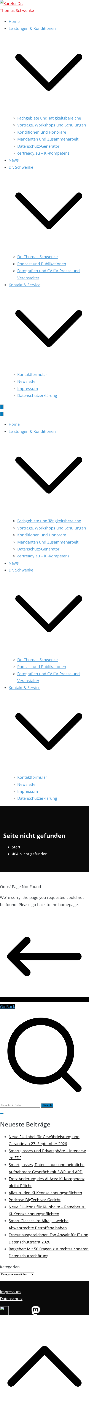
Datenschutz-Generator (38, 146)
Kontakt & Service (24, 687)
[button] (49, 111)
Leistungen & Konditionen (32, 431)
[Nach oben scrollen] (44, 1409)
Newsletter (27, 381)
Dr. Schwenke (21, 570)
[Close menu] (1, 414)
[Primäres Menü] (1, 407)
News (14, 160)
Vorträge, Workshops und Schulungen (51, 125)
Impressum (27, 388)
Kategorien (10, 1266)
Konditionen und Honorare (41, 132)
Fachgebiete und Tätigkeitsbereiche (49, 118)
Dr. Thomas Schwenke (37, 256)
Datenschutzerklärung (37, 395)
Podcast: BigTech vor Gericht (34, 1199)
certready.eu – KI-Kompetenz (43, 153)
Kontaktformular (32, 374)
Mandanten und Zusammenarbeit (47, 139)
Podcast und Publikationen (41, 263)
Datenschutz (11, 1298)
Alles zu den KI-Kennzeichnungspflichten (45, 1192)
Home (14, 21)
